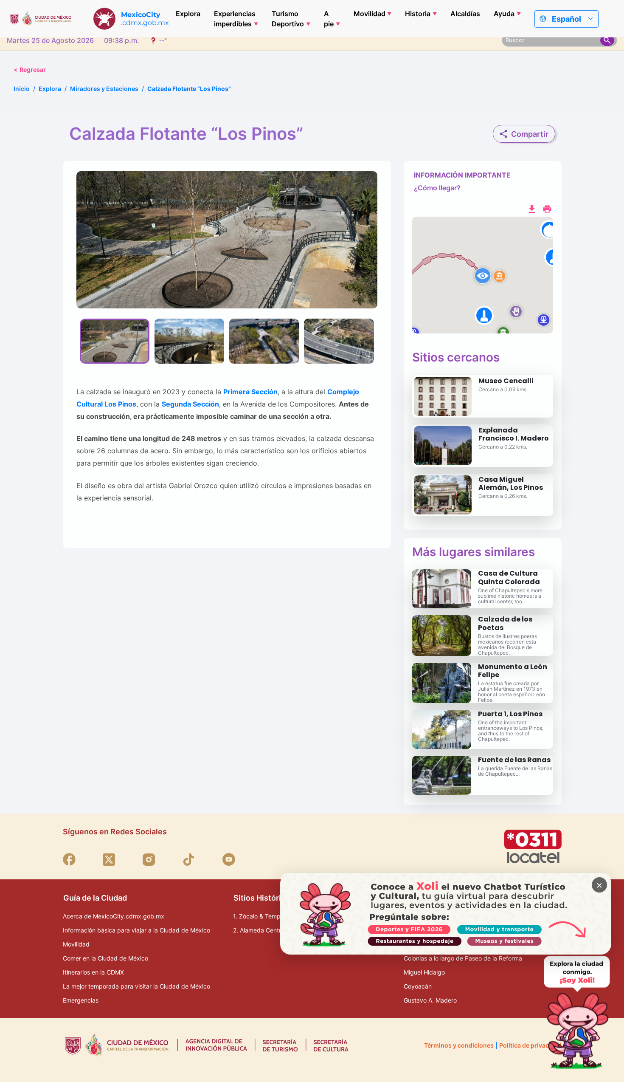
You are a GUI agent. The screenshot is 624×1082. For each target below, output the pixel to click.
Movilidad (369, 13)
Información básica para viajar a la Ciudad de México (136, 930)
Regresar (30, 69)
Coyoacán (418, 986)
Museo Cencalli (506, 381)
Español (566, 18)
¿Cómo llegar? (437, 188)
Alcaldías (465, 13)
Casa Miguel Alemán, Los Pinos (510, 483)
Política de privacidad (530, 1045)
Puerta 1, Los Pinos (510, 714)
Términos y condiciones (459, 1045)
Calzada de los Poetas (505, 623)
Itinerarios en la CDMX (93, 972)
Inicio (22, 88)
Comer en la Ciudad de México (105, 958)
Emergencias (80, 1000)
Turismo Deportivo (288, 18)
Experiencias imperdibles (235, 18)
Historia (417, 13)
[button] (482, 275)
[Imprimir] (547, 208)
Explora (188, 13)
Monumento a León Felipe (512, 671)
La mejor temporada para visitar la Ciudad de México (136, 986)
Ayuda (504, 13)
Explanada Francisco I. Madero (513, 434)
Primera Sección (250, 391)
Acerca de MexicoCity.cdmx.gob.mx (113, 916)
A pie (329, 18)
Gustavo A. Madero (430, 1000)
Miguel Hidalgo (424, 972)
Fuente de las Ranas (514, 760)
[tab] (114, 341)
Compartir (529, 134)
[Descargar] (532, 208)
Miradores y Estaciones (104, 88)
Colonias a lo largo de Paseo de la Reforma (463, 958)
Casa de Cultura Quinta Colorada (509, 577)
